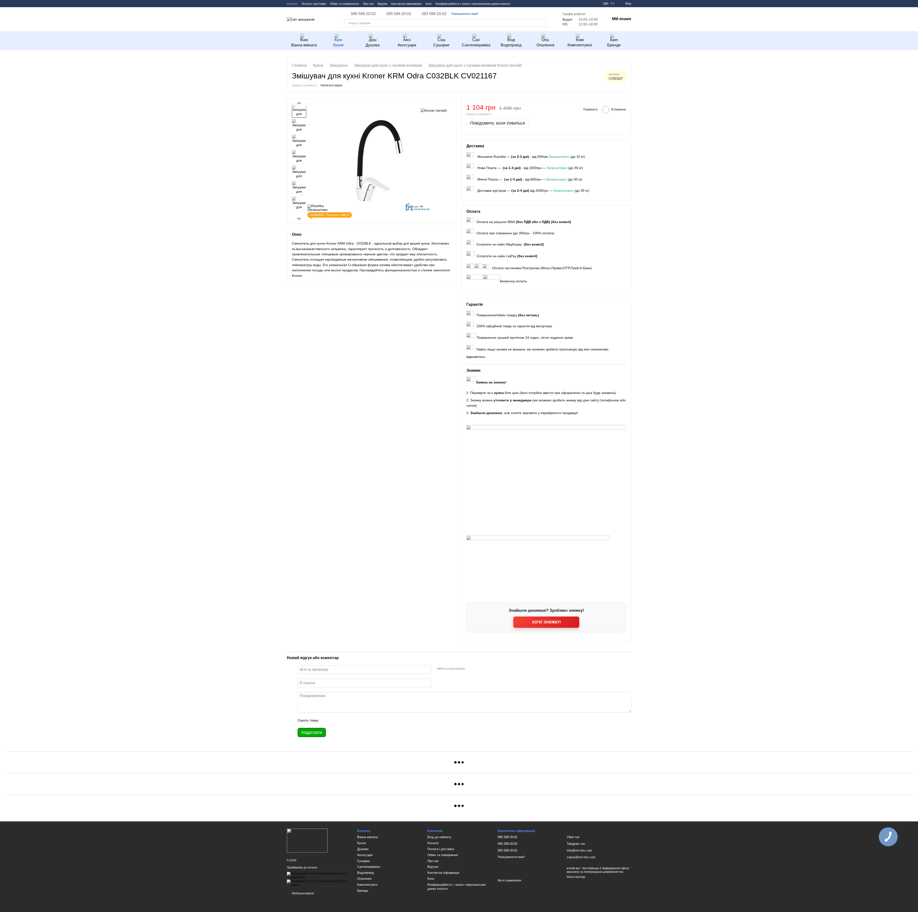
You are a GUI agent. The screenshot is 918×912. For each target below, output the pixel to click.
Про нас (368, 3)
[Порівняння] (596, 3)
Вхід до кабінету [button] (439, 837)
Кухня (338, 45)
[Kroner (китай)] (434, 110)
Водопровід (511, 45)
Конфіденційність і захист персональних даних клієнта (473, 3)
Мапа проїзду (576, 877)
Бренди (614, 45)
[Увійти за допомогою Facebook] (470, 669)
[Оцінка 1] (326, 720)
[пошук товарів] (543, 23)
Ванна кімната (304, 45)
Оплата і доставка (313, 3)
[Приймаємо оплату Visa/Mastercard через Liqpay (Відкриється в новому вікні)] (318, 883)
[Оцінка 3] (341, 720)
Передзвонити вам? (465, 14)
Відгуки (382, 3)
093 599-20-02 (434, 14)
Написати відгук (331, 85)
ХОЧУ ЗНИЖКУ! (546, 622)
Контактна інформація (406, 3)
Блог (429, 3)
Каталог (292, 3)
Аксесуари (407, 45)
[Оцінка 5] (357, 720)
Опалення (545, 45)
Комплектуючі (580, 45)
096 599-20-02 (363, 14)
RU (613, 3)
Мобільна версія (302, 893)
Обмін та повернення (344, 3)
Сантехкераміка (476, 45)
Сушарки (441, 45)
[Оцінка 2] (334, 720)
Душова (373, 45)
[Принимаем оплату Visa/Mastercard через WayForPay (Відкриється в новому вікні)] (318, 875)
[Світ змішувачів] (307, 840)
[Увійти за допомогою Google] (478, 669)
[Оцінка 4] (349, 720)
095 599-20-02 (398, 14)
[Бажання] (587, 3)
